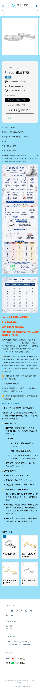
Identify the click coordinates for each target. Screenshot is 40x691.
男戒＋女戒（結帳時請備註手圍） (20, 111)
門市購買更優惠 (10, 96)
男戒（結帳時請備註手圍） (17, 100)
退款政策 (20, 686)
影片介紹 (9, 626)
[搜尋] (34, 12)
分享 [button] (9, 118)
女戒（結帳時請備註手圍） (17, 105)
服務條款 (27, 686)
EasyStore (19, 682)
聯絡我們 (9, 628)
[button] (2, 5)
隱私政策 (13, 686)
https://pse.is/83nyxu (10, 403)
